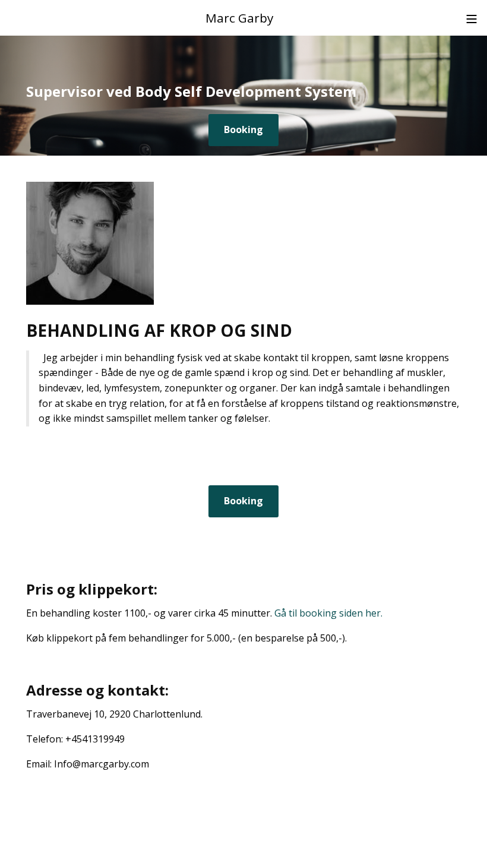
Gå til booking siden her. (328, 613)
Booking (243, 129)
